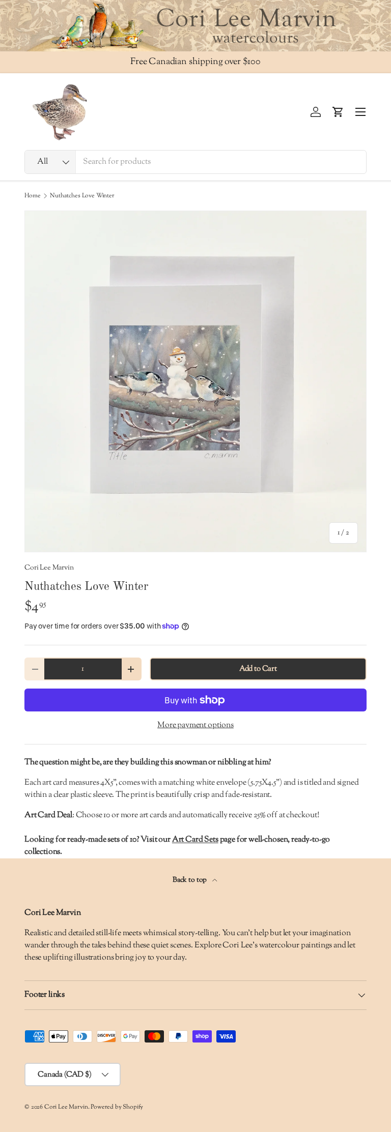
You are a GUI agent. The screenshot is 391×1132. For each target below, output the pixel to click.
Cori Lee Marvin (49, 567)
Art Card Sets (195, 840)
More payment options (195, 725)
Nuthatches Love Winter (82, 196)
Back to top (190, 880)
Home (32, 196)
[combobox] (195, 162)
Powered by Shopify (117, 1107)
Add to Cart (258, 669)
